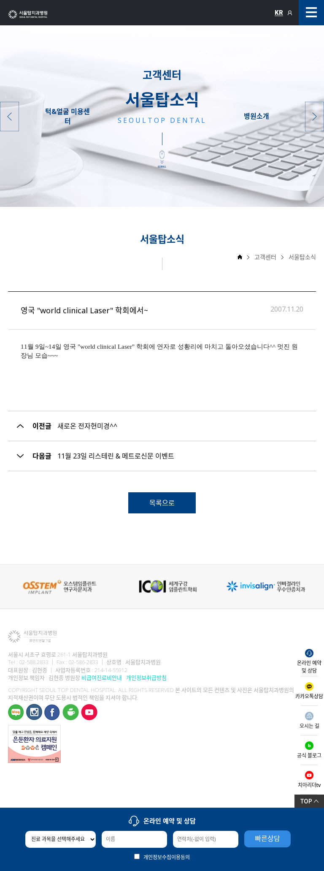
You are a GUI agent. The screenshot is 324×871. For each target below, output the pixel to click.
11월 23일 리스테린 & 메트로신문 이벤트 (115, 456)
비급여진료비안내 (101, 677)
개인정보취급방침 (146, 677)
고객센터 (265, 257)
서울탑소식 (302, 257)
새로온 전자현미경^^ (87, 426)
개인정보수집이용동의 (166, 857)
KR (279, 12)
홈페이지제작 (19, 767)
